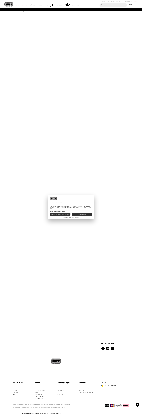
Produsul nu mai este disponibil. (85, 32)
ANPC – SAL (60, 394)
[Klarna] (126, 405)
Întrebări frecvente (39, 386)
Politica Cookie (61, 390)
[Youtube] (112, 348)
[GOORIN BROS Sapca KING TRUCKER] (71, 263)
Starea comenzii (39, 394)
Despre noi (15, 386)
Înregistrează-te (128, 1)
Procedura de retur (40, 396)
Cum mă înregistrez (40, 390)
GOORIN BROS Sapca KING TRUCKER (71, 321)
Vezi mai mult (97, 12)
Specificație (78, 41)
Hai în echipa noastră (18, 388)
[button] (113, 5)
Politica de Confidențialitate (64, 388)
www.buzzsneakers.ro (31, 413)
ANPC (58, 392)
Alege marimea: (78, 21)
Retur (36, 392)
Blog (14, 394)
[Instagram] (107, 348)
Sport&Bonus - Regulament (86, 388)
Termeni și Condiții (61, 386)
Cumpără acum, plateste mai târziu (52, 12)
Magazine (15, 392)
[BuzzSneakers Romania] (8, 4)
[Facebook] (103, 348)
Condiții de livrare (39, 398)
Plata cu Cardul (56, 9)
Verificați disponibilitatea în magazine (87, 46)
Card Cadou (82, 390)
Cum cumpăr (38, 388)
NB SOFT (45, 413)
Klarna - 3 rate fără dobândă (86, 392)
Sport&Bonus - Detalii (84, 386)
